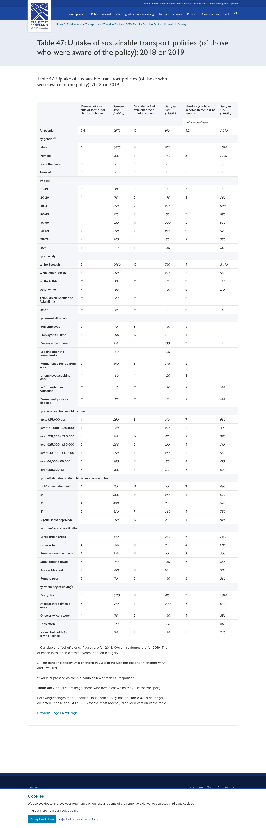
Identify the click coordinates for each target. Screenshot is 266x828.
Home (59, 24)
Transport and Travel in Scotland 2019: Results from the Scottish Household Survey (135, 24)
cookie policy (69, 810)
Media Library (184, 3)
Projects (192, 14)
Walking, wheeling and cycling (135, 14)
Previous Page (48, 713)
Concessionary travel (215, 14)
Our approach (77, 14)
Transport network (170, 14)
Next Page (70, 713)
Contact (33, 787)
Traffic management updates (223, 3)
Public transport (101, 14)
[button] (235, 13)
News (155, 3)
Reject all (64, 819)
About (146, 3)
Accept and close (42, 819)
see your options (86, 819)
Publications (200, 3)
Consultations (167, 3)
